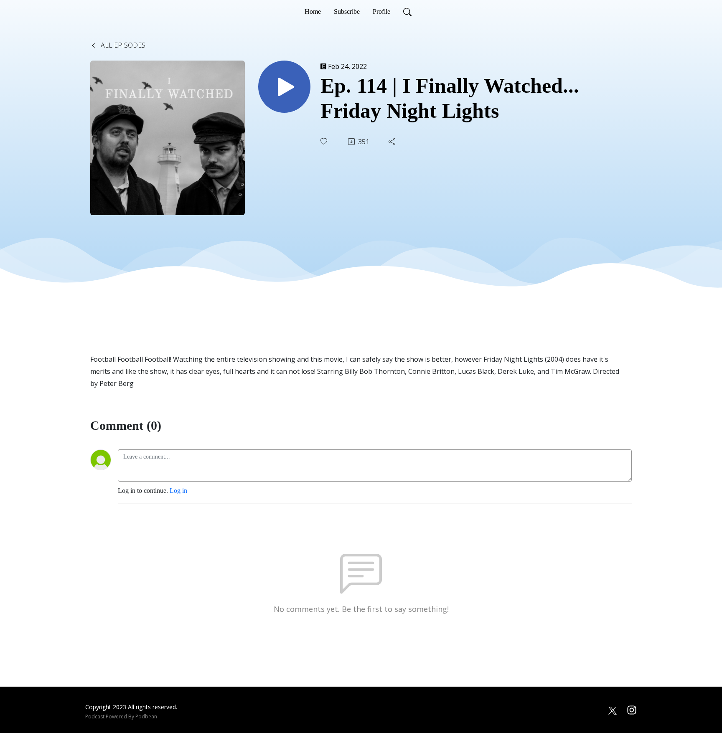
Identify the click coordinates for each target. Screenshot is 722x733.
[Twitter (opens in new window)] (612, 709)
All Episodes (122, 45)
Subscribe (347, 11)
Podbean (146, 716)
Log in (178, 490)
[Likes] (325, 141)
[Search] (407, 11)
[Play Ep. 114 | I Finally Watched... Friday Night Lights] (284, 87)
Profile (381, 11)
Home (313, 11)
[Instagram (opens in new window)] (632, 709)
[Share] (393, 141)
